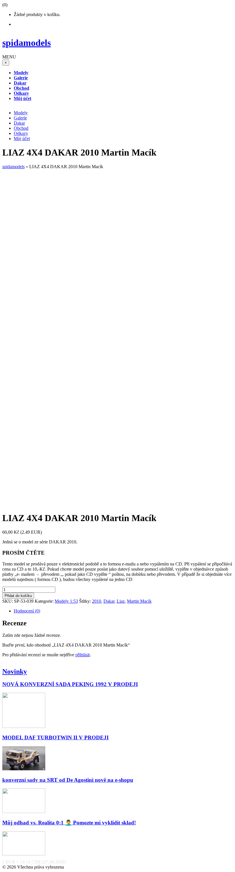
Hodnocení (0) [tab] (27, 610)
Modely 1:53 (66, 601)
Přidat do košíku (18, 596)
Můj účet (22, 138)
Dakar (19, 123)
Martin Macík (139, 601)
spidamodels (13, 166)
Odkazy (21, 133)
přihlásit (82, 654)
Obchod (21, 128)
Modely (21, 112)
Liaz (121, 601)
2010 (96, 601)
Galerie (20, 117)
